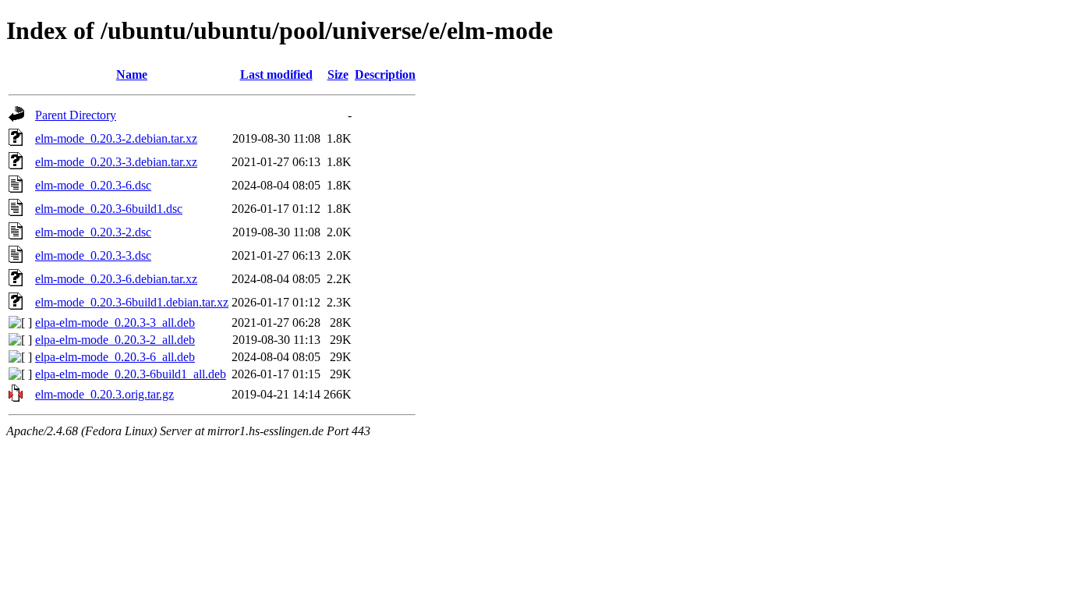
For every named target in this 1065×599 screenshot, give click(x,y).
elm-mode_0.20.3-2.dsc (93, 232)
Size (338, 74)
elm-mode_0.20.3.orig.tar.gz (104, 394)
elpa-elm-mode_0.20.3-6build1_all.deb (130, 374)
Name (131, 74)
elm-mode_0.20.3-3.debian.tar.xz (116, 161)
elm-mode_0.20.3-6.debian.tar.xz (116, 278)
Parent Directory (75, 115)
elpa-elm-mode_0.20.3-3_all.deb (115, 322)
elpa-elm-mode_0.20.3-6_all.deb (115, 356)
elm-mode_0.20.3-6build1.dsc (108, 208)
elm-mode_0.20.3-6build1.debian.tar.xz (131, 302)
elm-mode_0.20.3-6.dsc (93, 185)
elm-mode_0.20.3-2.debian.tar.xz (116, 138)
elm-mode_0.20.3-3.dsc (93, 255)
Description (385, 74)
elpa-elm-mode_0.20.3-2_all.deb (115, 339)
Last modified (276, 74)
